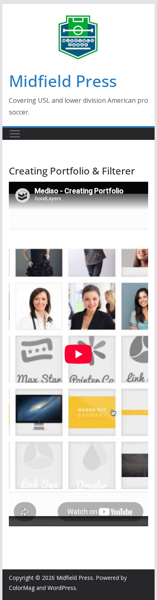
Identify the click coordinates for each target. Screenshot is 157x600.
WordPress (62, 588)
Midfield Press (63, 81)
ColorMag (22, 588)
